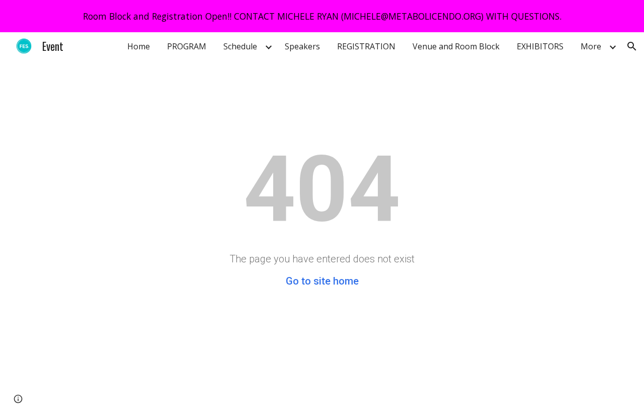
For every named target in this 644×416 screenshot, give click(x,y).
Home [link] (138, 46)
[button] (632, 46)
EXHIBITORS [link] (540, 46)
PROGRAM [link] (186, 46)
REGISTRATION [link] (366, 46)
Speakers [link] (302, 46)
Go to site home (322, 281)
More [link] (591, 46)
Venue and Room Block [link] (456, 46)
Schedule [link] (240, 46)
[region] (322, 16)
